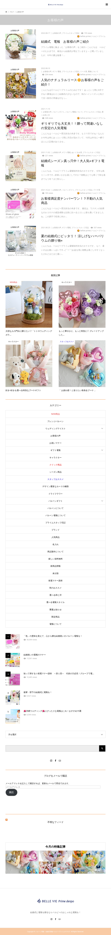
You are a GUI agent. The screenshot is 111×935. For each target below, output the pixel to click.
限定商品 (55, 616)
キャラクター (55, 457)
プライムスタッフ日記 (55, 522)
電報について (55, 624)
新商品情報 (55, 566)
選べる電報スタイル (55, 602)
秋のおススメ (55, 587)
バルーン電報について (55, 515)
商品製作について (55, 551)
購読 (11, 792)
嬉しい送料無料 (55, 558)
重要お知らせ (55, 609)
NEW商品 (55, 414)
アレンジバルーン (55, 421)
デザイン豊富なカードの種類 (55, 486)
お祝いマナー (55, 443)
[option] (22, 862)
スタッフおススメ (55, 479)
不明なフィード (55, 822)
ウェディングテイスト (55, 428)
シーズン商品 (55, 472)
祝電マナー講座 (55, 580)
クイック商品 (55, 464)
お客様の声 (55, 435)
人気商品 (55, 537)
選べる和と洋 (55, 595)
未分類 (55, 573)
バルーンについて (55, 508)
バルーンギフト (55, 501)
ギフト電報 (55, 450)
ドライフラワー (55, 493)
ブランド (55, 529)
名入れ (55, 544)
